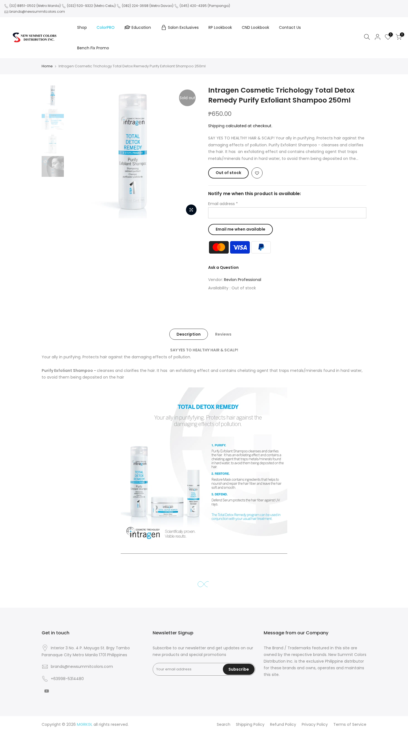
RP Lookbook (220, 27)
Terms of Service (349, 724)
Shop (82, 27)
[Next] (190, 152)
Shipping (216, 126)
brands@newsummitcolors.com (37, 11)
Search (223, 724)
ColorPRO (106, 27)
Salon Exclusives (183, 27)
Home (47, 66)
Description (189, 334)
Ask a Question (223, 267)
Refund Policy (283, 724)
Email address (223, 203)
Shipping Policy (250, 724)
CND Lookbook (255, 27)
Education (141, 27)
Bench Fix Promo (93, 48)
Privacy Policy (315, 724)
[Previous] (76, 152)
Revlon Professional (242, 279)
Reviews (223, 334)
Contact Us (290, 27)
